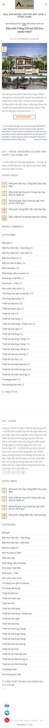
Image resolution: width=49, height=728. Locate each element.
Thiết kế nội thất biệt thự (14, 364)
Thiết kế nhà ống (10, 334)
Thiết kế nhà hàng (11, 318)
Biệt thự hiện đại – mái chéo (15, 252)
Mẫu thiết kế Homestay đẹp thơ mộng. (28, 217)
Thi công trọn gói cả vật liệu (15, 293)
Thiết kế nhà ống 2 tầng (14, 339)
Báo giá (5, 242)
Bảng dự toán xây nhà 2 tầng (19, 129)
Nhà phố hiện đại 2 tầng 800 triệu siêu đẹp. (27, 184)
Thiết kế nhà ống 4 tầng (14, 349)
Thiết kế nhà (40, 126)
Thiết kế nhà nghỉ (10, 328)
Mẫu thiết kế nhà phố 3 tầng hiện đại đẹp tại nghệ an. (27, 193)
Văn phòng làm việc (11, 384)
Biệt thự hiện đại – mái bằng (16, 247)
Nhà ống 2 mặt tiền (11, 278)
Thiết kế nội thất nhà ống (14, 374)
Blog (27, 720)
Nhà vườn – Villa (10, 283)
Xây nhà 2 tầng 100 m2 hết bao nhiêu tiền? (24, 30)
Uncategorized (9, 379)
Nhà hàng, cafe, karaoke (14, 273)
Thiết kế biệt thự (10, 303)
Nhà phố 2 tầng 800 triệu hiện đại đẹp (27, 209)
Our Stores (18, 720)
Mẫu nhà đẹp (11, 24)
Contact (35, 720)
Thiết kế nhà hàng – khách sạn (17, 323)
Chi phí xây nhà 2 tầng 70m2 (21, 134)
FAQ (41, 720)
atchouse (35, 39)
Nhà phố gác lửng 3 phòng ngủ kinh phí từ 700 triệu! (26, 202)
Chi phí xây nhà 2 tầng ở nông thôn (24, 137)
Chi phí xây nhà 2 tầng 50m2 (22, 131)
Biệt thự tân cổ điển (11, 263)
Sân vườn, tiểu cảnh (11, 288)
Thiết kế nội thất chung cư (15, 369)
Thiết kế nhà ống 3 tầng (14, 344)
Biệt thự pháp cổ (10, 258)
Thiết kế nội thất (10, 359)
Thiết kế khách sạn (11, 308)
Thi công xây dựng (26, 24)
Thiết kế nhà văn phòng (13, 354)
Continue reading (24, 117)
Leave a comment (40, 139)
